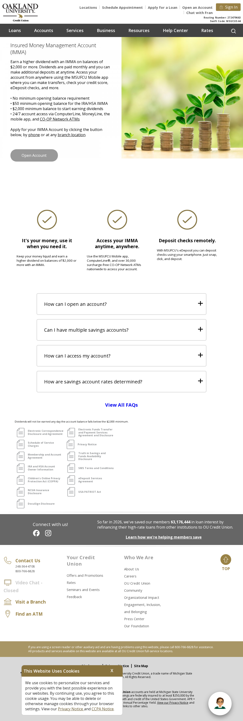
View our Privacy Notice (172, 703)
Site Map (141, 666)
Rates (71, 582)
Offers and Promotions (85, 575)
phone (34, 134)
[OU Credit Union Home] (23, 12)
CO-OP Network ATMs (60, 119)
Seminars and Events (83, 589)
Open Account (34, 155)
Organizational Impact (141, 597)
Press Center (134, 618)
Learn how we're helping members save (164, 537)
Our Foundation (136, 625)
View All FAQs (121, 405)
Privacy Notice (71, 709)
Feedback (74, 596)
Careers (130, 576)
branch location (71, 134)
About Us (131, 569)
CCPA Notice (103, 709)
